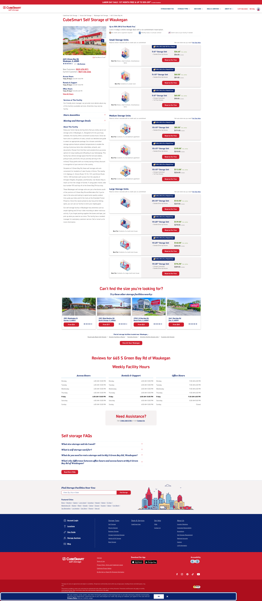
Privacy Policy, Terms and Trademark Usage (110, 565)
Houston (103, 506)
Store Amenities (71, 115)
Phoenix (91, 509)
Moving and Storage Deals (77, 121)
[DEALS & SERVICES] (220, 9)
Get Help (157, 520)
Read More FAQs (70, 472)
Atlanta (74, 506)
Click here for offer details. (68, 592)
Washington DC (65, 506)
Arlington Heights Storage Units (149, 337)
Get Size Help (196, 43)
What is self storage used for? (76, 449)
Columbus (91, 503)
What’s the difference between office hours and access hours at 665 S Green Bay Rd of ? (99, 462)
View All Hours (68, 94)
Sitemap (99, 558)
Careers (179, 542)
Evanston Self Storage (167, 337)
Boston (103, 503)
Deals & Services (137, 520)
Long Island (82, 503)
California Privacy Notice (104, 568)
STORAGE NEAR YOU (167, 9)
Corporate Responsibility (184, 528)
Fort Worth (116, 506)
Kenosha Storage (132, 337)
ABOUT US (228, 9)
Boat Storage (112, 542)
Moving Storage (113, 528)
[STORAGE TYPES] (189, 9)
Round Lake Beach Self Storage (97, 337)
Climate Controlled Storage (116, 535)
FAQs (155, 524)
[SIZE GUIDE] (202, 9)
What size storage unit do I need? (78, 444)
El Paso (109, 503)
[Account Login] (259, 9)
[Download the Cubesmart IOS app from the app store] (137, 562)
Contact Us (141, 421)
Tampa (91, 506)
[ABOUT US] (233, 9)
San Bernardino (66, 509)
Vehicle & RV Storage (114, 538)
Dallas (109, 506)
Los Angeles (75, 509)
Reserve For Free (171, 60)
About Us (180, 520)
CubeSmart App (136, 524)
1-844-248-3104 (126, 421)
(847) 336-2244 (84, 72)
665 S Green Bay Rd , (71, 60)
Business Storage (113, 531)
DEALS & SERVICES (213, 9)
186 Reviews (81, 64)
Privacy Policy (72, 598)
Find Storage (124, 492)
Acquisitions (180, 531)
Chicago (97, 506)
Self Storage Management (185, 535)
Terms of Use (101, 561)
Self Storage (112, 524)
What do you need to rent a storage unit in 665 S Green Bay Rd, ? (99, 455)
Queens (75, 503)
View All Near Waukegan (131, 343)
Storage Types (113, 520)
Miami (79, 506)
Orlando (85, 506)
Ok (159, 596)
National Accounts (182, 538)
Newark (97, 503)
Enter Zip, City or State (71, 492)
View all (97, 509)
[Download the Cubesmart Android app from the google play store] (151, 562)
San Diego (84, 509)
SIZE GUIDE (197, 9)
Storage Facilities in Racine (117, 337)
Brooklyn (69, 503)
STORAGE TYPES (183, 9)
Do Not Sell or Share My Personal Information (110, 572)
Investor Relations (182, 524)
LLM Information (182, 546)
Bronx (63, 503)
